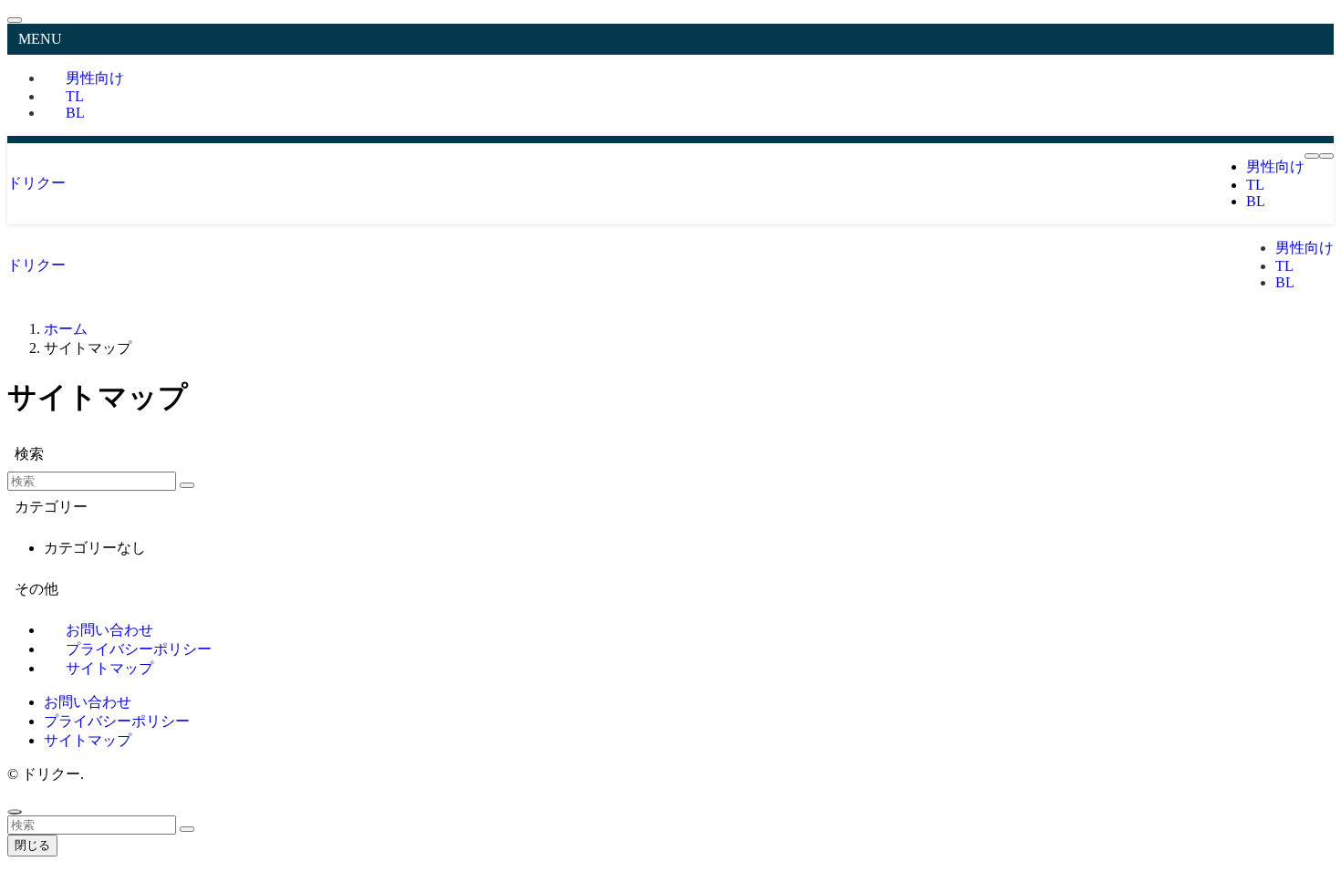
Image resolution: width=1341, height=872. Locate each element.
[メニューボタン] (1312, 156)
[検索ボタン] (1326, 156)
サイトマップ (109, 668)
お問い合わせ (87, 702)
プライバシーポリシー (117, 721)
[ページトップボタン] (14, 812)
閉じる (32, 845)
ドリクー (36, 183)
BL (75, 112)
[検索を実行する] (187, 485)
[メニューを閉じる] (14, 20)
